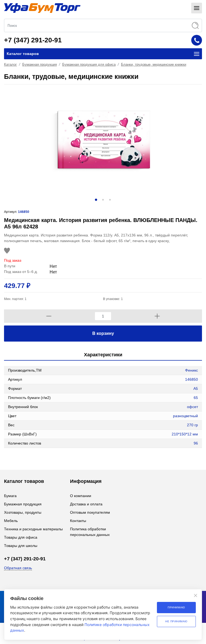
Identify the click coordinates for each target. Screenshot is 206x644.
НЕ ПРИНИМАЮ (176, 621)
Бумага (10, 496)
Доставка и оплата (86, 504)
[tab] (103, 355)
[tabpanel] (103, 140)
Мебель (11, 521)
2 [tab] (103, 200)
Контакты (78, 521)
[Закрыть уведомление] (196, 595)
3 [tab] (110, 200)
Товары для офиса (20, 537)
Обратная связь (18, 568)
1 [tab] (96, 200)
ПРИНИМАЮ (176, 607)
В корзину (103, 333)
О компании (80, 496)
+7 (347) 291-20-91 (33, 40)
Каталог (10, 64)
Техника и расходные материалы (33, 529)
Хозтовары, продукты (22, 512)
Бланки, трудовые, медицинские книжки (153, 64)
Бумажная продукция (39, 64)
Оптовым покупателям (90, 512)
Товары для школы (20, 545)
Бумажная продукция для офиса (89, 64)
